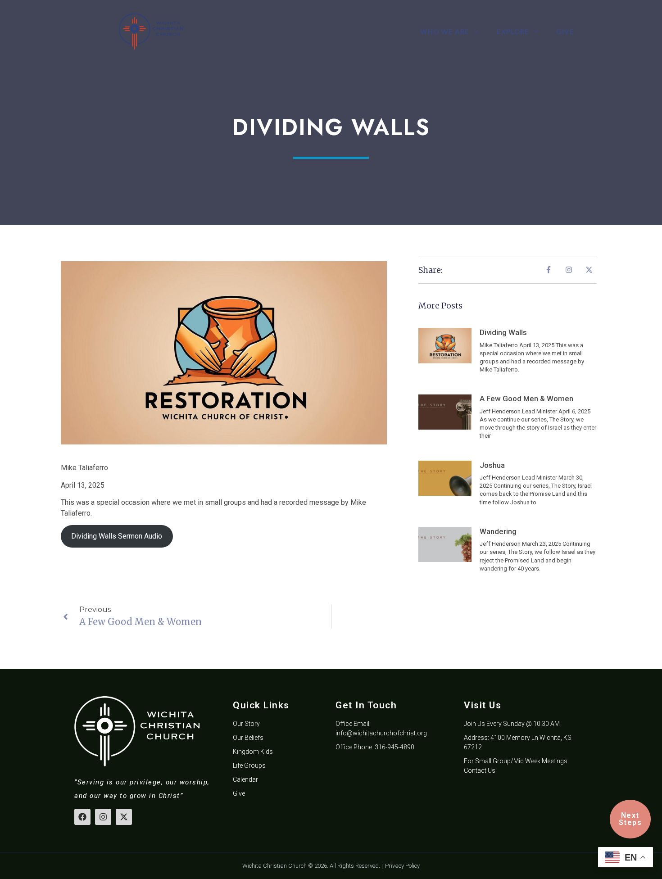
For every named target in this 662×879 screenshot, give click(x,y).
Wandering (498, 531)
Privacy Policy (402, 865)
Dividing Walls (503, 332)
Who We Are (444, 31)
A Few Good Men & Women (526, 398)
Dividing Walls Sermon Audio (116, 536)
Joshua (492, 465)
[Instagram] (103, 817)
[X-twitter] (124, 817)
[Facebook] (82, 817)
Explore (513, 31)
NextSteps (630, 819)
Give (565, 31)
